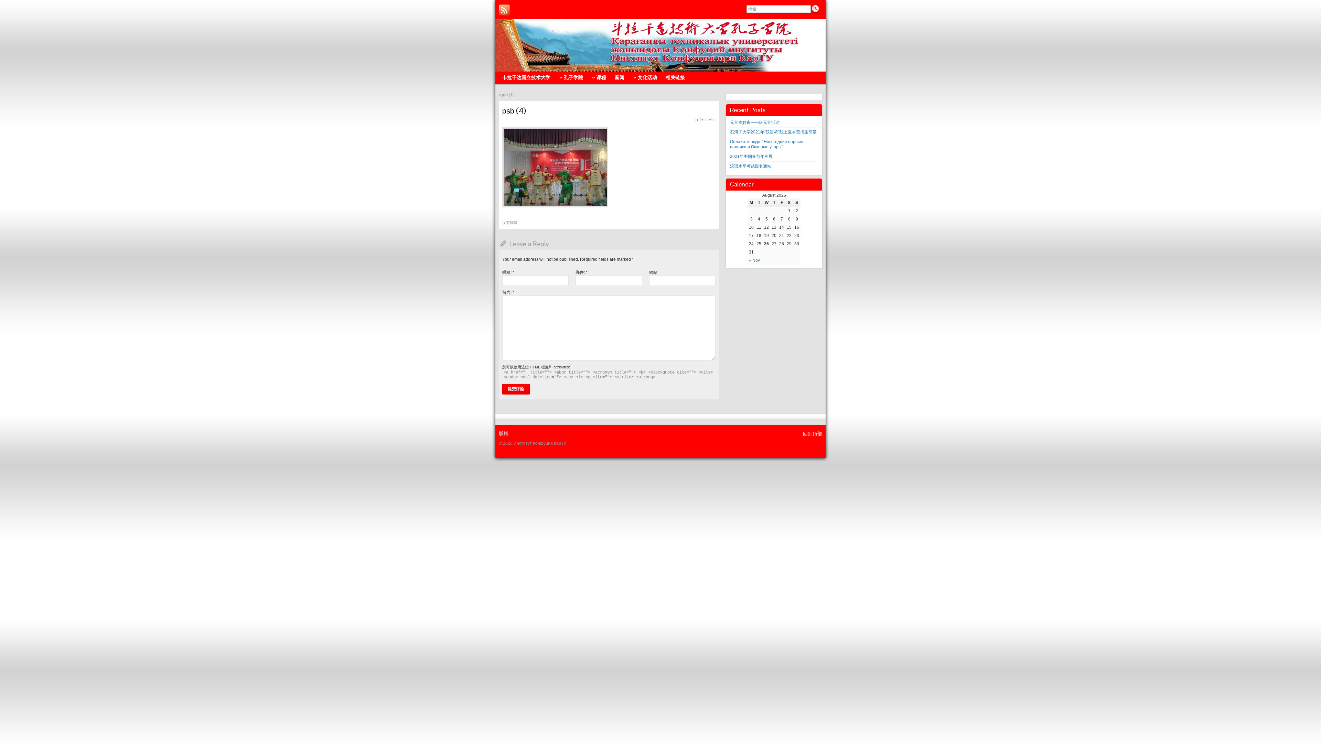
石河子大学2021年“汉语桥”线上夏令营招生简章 (773, 132)
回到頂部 (812, 434)
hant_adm (708, 119)
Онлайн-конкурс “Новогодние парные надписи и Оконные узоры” (766, 144)
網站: (653, 272)
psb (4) (508, 94)
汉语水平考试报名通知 (750, 166)
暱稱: (508, 272)
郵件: (582, 272)
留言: (508, 292)
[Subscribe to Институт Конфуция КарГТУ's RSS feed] (504, 9)
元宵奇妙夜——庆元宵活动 (755, 122)
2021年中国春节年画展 (751, 156)
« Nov (754, 260)
